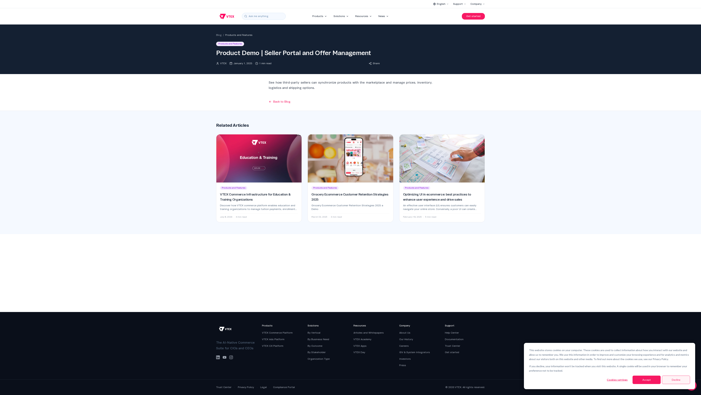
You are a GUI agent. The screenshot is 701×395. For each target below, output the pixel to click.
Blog (219, 35)
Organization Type (319, 358)
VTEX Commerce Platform (277, 332)
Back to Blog (281, 102)
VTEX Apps (360, 345)
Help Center (452, 332)
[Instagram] (231, 357)
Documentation (454, 339)
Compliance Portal (284, 387)
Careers (404, 345)
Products (317, 16)
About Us (404, 332)
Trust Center (452, 345)
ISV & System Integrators (414, 352)
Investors (405, 358)
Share (376, 63)
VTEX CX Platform (272, 345)
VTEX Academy (362, 339)
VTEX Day (359, 352)
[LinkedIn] (218, 357)
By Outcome (315, 345)
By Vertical (314, 332)
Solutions (339, 16)
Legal (263, 387)
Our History (406, 339)
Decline (676, 379)
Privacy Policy (246, 387)
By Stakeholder (317, 352)
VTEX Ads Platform (273, 339)
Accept (646, 379)
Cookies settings (617, 379)
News (381, 16)
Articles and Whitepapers (368, 332)
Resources (361, 16)
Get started (473, 16)
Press (402, 365)
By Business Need (318, 339)
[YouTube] (224, 357)
